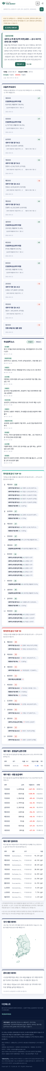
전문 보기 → (20, 64)
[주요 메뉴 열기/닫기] (38, 3)
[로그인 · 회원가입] (42, 3)
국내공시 (30, 342)
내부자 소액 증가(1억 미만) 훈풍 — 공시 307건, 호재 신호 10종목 (22, 40)
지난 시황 (28, 64)
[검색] (42, 9)
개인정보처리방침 (6, 1014)
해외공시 (38, 342)
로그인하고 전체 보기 (11, 28)
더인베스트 (6, 1004)
